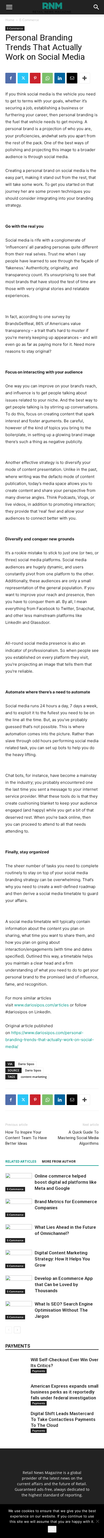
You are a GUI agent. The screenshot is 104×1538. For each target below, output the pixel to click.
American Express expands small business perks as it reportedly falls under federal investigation (64, 1391)
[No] (97, 1521)
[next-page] (17, 1330)
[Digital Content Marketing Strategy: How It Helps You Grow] (18, 1259)
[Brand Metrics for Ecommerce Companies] (18, 1208)
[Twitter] (23, 78)
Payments (38, 1371)
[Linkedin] (59, 78)
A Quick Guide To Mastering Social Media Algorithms (78, 1138)
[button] (9, 7)
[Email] (72, 78)
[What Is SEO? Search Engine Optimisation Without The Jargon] (18, 1310)
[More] (84, 78)
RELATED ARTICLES (20, 1161)
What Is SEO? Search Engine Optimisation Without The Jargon (64, 1310)
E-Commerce (29, 20)
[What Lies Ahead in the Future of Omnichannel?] (18, 1233)
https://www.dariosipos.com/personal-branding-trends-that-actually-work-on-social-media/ (49, 1039)
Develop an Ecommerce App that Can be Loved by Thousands (64, 1284)
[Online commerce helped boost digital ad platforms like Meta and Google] (18, 1182)
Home (9, 20)
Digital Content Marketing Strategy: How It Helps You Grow (62, 1259)
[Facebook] (10, 78)
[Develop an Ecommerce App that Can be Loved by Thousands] (18, 1284)
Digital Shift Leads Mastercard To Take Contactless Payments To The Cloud (63, 1419)
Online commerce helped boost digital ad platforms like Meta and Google (66, 1182)
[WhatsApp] (47, 78)
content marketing (34, 1077)
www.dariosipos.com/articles (41, 1004)
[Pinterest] (35, 78)
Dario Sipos (26, 1064)
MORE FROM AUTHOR (59, 1161)
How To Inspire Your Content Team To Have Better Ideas (26, 1138)
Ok (52, 1529)
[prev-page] (8, 1330)
